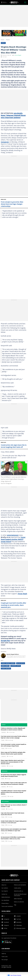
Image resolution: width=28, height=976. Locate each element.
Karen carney (5, 665)
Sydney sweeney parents (8, 663)
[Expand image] (26, 462)
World (7, 39)
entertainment (13, 535)
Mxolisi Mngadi (18, 55)
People (2, 740)
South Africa (3, 796)
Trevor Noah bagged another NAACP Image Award (13, 539)
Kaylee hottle (20, 663)
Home (2, 39)
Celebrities (3, 732)
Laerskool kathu (15, 665)
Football (3, 809)
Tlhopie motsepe (5, 668)
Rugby (2, 833)
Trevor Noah (22, 594)
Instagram (5, 142)
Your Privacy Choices (15, 975)
